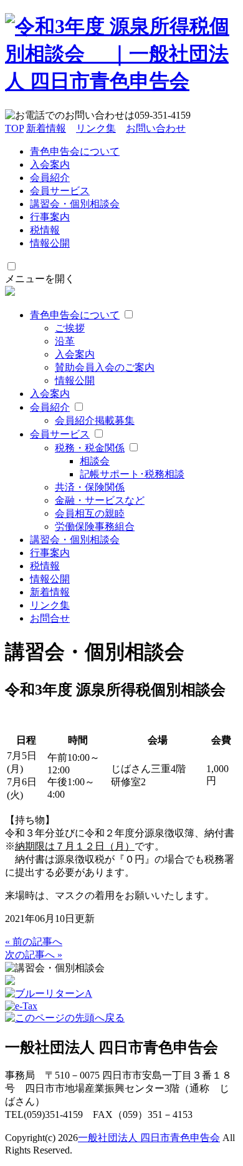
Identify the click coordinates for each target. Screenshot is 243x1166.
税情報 (45, 230)
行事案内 (50, 217)
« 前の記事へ (33, 941)
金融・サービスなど (100, 500)
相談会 (95, 461)
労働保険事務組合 (95, 526)
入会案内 (50, 164)
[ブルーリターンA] (48, 993)
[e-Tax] (21, 1006)
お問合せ (50, 618)
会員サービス (60, 190)
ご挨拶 (70, 328)
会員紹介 (50, 177)
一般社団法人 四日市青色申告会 (149, 1137)
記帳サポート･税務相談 (132, 474)
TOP (14, 128)
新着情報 (46, 128)
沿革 (65, 341)
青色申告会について (75, 151)
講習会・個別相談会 (75, 203)
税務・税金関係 (90, 448)
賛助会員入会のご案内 (105, 367)
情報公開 (50, 243)
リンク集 (96, 128)
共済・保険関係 (90, 487)
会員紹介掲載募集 (95, 420)
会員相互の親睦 (90, 513)
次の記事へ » (33, 954)
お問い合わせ (156, 128)
